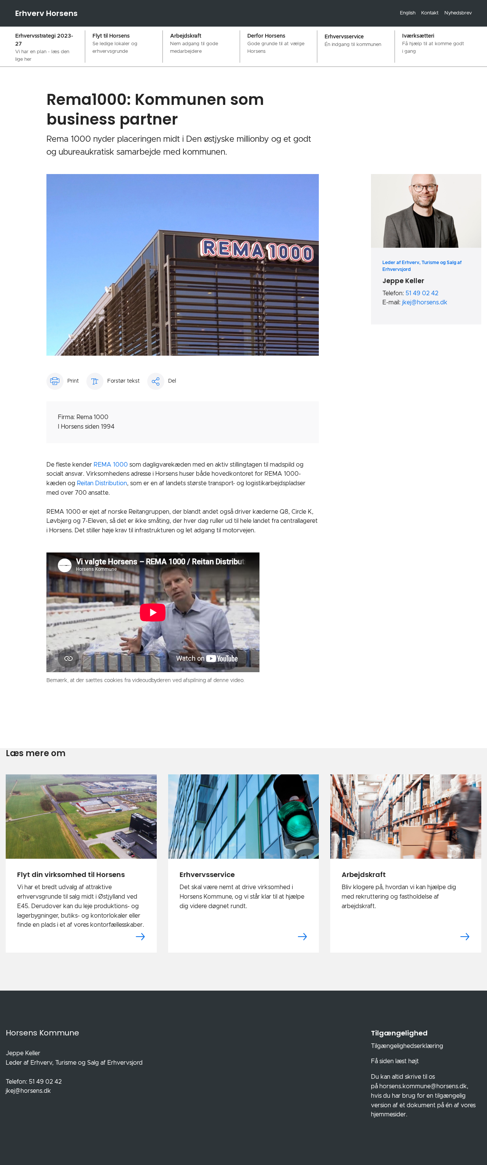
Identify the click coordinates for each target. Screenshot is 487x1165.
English (407, 13)
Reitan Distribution (102, 483)
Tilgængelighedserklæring (407, 1046)
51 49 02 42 (422, 293)
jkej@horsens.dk (424, 302)
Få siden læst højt (395, 1061)
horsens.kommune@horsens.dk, (423, 1086)
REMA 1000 (111, 465)
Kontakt (430, 13)
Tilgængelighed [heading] (399, 1033)
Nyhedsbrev (458, 13)
